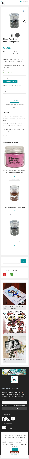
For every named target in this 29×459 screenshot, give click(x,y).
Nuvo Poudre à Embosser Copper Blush (14, 207)
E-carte (8, 275)
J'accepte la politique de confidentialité (14, 405)
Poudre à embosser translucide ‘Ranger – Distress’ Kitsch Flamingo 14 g (14, 171)
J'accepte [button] (15, 449)
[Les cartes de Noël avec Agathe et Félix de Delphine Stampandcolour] (14, 294)
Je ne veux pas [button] (14, 452)
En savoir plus (15, 454)
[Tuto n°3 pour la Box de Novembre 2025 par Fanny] (14, 347)
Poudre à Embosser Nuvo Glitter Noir (14, 242)
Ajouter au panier (10, 81)
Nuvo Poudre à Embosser (15, 91)
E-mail (3, 399)
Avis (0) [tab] (14, 107)
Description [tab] (14, 100)
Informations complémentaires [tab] (14, 104)
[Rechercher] (23, 261)
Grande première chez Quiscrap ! (12, 333)
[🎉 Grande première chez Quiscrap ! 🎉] (14, 321)
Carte (15, 275)
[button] (12, 86)
